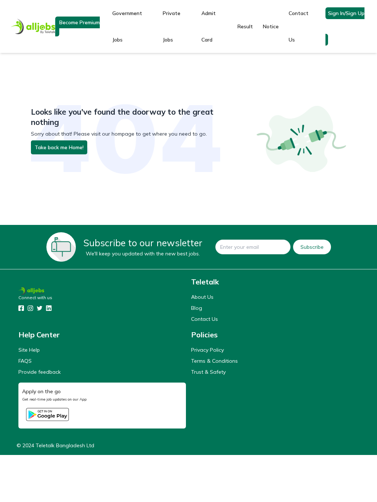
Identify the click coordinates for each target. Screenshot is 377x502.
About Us (202, 297)
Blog (196, 308)
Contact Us (299, 26)
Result (245, 26)
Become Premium (79, 22)
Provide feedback (39, 372)
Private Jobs (171, 26)
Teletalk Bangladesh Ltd (65, 445)
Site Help (29, 350)
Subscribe (312, 247)
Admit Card (208, 26)
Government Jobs (127, 26)
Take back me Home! (59, 147)
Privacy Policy (207, 350)
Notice (271, 26)
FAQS (25, 361)
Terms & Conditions (214, 361)
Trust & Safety (208, 372)
